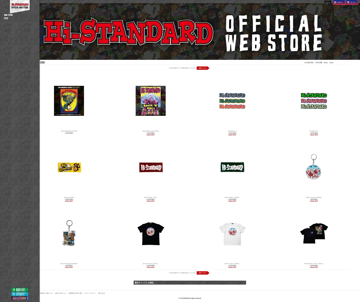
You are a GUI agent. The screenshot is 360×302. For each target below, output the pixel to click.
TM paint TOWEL (69, 197)
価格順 (326, 62)
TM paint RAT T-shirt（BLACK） (314, 263)
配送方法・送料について (46, 293)
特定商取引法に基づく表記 (75, 293)
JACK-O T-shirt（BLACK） (150, 263)
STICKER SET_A (232, 131)
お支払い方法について (60, 293)
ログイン (340, 2)
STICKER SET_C (314, 131)
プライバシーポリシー (90, 293)
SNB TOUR (8, 15)
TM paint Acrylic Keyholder (69, 263)
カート (353, 2)
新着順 (331, 62)
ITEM (6, 18)
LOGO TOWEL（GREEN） (232, 197)
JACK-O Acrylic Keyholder (314, 197)
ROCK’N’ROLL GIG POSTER (151, 131)
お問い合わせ (101, 293)
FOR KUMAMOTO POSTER (69, 131)
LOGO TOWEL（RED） (150, 197)
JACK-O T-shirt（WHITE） (232, 263)
